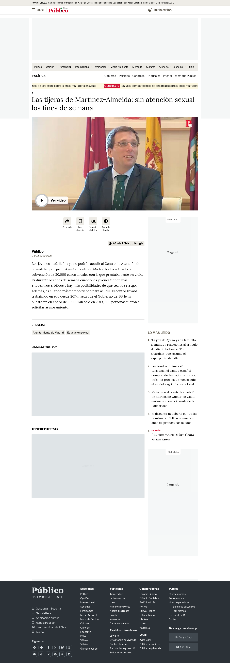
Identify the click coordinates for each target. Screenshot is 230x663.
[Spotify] (55, 654)
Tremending (64, 66)
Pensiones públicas (103, 3)
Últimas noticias (88, 648)
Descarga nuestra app (183, 628)
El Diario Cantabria (149, 598)
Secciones (87, 588)
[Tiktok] (41, 654)
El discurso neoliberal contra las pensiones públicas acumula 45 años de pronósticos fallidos (174, 418)
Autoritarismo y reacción (123, 648)
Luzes (142, 623)
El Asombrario (147, 615)
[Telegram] (48, 654)
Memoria (137, 66)
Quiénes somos (177, 594)
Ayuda (39, 632)
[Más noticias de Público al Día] (33, 93)
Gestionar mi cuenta (48, 608)
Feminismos (99, 66)
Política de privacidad (150, 648)
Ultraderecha (70, 3)
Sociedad (85, 606)
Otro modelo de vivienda (123, 639)
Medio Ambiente (119, 66)
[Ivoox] (69, 654)
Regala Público (45, 622)
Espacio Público (148, 594)
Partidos (124, 75)
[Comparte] (67, 221)
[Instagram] (69, 647)
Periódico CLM (147, 602)
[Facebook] (48, 647)
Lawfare (114, 635)
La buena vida (117, 598)
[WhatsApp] (62, 654)
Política (38, 66)
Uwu (112, 602)
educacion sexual (78, 332)
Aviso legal (145, 639)
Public (191, 66)
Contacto (174, 619)
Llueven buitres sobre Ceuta (173, 434)
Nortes (143, 606)
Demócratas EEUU (165, 3)
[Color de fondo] (106, 221)
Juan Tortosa (163, 439)
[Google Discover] (41, 647)
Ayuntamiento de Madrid (48, 332)
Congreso (138, 75)
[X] (55, 647)
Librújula (144, 619)
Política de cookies (149, 644)
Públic (83, 636)
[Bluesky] (62, 647)
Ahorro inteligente (119, 610)
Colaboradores (149, 588)
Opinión (50, 66)
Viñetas (84, 644)
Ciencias (164, 66)
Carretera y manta (119, 623)
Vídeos (84, 640)
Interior (167, 75)
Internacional (82, 66)
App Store (185, 647)
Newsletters (43, 613)
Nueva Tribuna (147, 610)
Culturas (150, 66)
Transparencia (176, 598)
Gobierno (110, 75)
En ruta (114, 615)
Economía (178, 66)
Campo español (55, 3)
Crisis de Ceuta (85, 3)
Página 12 (144, 627)
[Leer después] (80, 221)
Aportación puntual (47, 618)
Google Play (185, 637)
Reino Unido (149, 3)
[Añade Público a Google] (34, 647)
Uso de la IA (179, 615)
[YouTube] (34, 654)
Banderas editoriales (184, 606)
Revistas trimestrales (123, 630)
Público (38, 251)
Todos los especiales (121, 652)
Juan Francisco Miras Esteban (127, 3)
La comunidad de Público (52, 627)
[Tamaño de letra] (93, 221)
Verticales (116, 588)
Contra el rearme (119, 644)
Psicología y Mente (120, 606)
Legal (142, 634)
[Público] (58, 10)
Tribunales (153, 75)
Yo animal (115, 619)
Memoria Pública (185, 75)
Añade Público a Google (128, 243)
